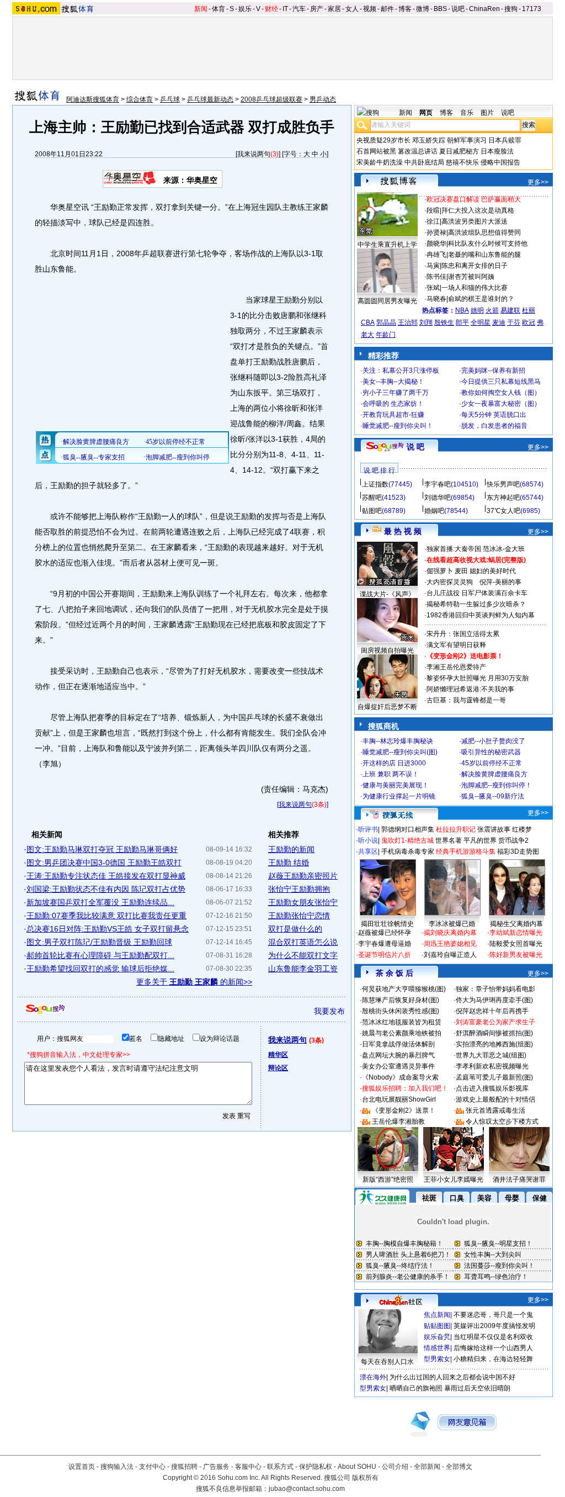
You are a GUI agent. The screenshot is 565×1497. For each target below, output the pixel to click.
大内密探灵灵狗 (450, 582)
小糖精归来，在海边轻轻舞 (493, 1359)
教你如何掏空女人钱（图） (501, 392)
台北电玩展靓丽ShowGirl (399, 1099)
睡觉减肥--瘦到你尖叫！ (398, 426)
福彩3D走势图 (518, 851)
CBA (368, 322)
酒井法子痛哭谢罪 (519, 1179)
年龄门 (386, 334)
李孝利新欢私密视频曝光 (492, 1066)
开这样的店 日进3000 (394, 763)
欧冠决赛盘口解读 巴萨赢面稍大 (474, 199)
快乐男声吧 (503, 484)
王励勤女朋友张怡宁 (303, 902)
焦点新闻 (437, 1315)
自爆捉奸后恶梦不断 (387, 707)
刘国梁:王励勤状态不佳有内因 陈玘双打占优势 (105, 889)
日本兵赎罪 (504, 140)
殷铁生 (444, 322)
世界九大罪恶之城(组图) (491, 1055)
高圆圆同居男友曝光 (387, 301)
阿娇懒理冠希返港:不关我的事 (470, 689)
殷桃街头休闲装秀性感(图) (400, 1011)
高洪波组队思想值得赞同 (484, 232)
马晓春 (436, 299)
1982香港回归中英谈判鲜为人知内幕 (481, 615)
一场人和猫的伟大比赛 (474, 288)
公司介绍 (395, 1466)
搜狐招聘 (184, 1466)
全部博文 (459, 1466)
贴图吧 (372, 511)
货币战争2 (513, 840)
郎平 (462, 322)
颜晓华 (436, 243)
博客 (405, 9)
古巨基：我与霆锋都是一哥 (466, 700)
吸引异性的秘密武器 (491, 752)
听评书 (368, 829)
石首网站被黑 (376, 151)
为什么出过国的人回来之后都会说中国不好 (452, 1377)
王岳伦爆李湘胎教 (398, 1121)
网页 (426, 113)
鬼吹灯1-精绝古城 (407, 840)
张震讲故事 (493, 829)
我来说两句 (253, 154)
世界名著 (448, 840)
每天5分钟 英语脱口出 (493, 415)
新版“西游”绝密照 (388, 1179)
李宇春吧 (437, 484)
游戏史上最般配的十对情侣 (495, 1099)
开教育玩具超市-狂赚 (393, 415)
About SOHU (357, 1466)
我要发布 (329, 1011)
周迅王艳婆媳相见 (450, 944)
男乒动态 (323, 99)
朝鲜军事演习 (467, 140)
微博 (422, 9)
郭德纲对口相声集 (407, 829)
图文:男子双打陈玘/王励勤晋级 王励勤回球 (99, 942)
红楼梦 (522, 829)
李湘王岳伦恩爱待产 (456, 667)
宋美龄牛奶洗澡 (379, 162)
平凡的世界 (480, 840)
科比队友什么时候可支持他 (487, 243)
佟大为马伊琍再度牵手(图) (494, 1000)
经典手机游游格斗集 (465, 851)
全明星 (481, 322)
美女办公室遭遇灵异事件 (398, 1066)
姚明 (477, 310)
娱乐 (245, 9)
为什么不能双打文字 (303, 955)
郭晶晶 (386, 322)
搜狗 (511, 9)
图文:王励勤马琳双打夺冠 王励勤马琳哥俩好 (102, 849)
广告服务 (216, 1466)
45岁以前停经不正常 (491, 763)
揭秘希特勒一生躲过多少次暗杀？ (476, 604)
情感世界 (437, 1348)
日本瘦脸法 (497, 151)
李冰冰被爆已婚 (452, 924)
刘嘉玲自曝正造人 (450, 955)
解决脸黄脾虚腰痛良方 (494, 774)
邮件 (387, 9)
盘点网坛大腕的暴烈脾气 (398, 1055)
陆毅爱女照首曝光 (515, 944)
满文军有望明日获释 (456, 645)
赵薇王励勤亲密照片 (303, 875)
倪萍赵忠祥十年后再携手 (492, 1011)
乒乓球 (170, 99)
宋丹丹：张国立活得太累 (463, 634)
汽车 (299, 9)
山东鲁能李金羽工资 (303, 968)
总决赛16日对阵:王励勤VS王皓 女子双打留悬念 (107, 928)
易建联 (510, 310)
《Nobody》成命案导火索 (400, 1077)
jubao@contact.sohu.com (307, 1489)
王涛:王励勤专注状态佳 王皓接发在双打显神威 (105, 875)
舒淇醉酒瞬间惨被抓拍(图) (494, 1033)
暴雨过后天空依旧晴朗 (477, 1388)
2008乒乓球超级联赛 (271, 99)
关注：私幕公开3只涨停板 (401, 370)
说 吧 (415, 446)
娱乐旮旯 (437, 1337)
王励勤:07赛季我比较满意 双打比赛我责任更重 (106, 915)
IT (285, 9)
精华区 (278, 1055)
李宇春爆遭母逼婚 (384, 944)
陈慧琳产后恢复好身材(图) (400, 1000)
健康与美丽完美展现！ (396, 785)
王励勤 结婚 (288, 862)
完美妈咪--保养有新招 (493, 370)
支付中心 (152, 1466)
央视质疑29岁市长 (383, 140)
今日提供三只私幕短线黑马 (501, 381)
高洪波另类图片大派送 (474, 221)
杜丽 (528, 310)
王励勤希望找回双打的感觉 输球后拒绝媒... (100, 968)
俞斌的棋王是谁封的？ (481, 299)
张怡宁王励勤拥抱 (299, 889)
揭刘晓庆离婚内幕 (450, 933)
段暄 (433, 210)
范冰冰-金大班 (504, 549)
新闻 (200, 9)
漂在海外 (373, 1377)
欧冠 (528, 322)
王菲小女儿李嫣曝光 (453, 1179)
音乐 (466, 113)
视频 (369, 9)
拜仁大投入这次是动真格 (477, 210)
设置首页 (81, 1466)
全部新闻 (427, 1466)
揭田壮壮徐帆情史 (387, 924)
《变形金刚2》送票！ (403, 1110)
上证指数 (375, 484)
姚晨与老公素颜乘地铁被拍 (401, 1033)
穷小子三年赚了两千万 (396, 392)
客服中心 (248, 1466)
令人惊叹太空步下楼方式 (502, 1121)
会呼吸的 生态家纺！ (393, 404)
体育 (218, 9)
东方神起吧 (503, 497)
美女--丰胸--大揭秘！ (393, 381)
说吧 (458, 9)
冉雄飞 (436, 254)
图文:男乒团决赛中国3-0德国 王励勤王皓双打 (104, 862)
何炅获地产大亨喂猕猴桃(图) (404, 989)
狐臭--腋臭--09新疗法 (492, 796)
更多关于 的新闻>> (194, 981)
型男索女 (437, 1359)
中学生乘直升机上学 (387, 244)
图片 (487, 113)
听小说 (368, 840)
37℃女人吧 (503, 511)
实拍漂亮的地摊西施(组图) (494, 1044)
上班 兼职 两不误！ (391, 774)
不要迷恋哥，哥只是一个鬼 (493, 1315)
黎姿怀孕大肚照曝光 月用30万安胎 (478, 678)
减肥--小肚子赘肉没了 (493, 741)
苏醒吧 (372, 497)
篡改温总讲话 (418, 151)
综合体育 (139, 99)
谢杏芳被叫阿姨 (471, 277)
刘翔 (426, 322)
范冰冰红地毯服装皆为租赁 (401, 1022)
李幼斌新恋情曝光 (515, 933)
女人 (352, 9)
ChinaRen (484, 9)
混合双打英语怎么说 (303, 942)
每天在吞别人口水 (387, 1362)
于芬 (513, 322)
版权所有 (365, 1478)
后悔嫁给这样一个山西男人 (493, 1348)
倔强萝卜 (440, 571)
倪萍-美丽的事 (500, 582)
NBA (462, 310)
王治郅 (408, 322)
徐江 (433, 221)
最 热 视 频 (403, 531)
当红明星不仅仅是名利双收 (493, 1337)
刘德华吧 (437, 497)
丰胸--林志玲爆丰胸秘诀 (398, 741)
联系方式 (280, 1466)
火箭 (492, 310)
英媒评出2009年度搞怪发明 (494, 1326)
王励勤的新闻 (291, 849)
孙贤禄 (436, 232)
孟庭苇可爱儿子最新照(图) (494, 1077)
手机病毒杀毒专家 (407, 851)
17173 (531, 9)
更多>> (537, 182)
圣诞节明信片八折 (384, 955)
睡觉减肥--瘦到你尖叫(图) (400, 752)
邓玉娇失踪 (428, 140)
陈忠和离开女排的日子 (474, 265)
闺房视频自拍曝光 (387, 650)
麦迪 (498, 322)
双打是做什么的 (295, 928)
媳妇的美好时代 (493, 571)
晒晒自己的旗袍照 (416, 1388)
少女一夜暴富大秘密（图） (501, 404)
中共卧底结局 (424, 162)
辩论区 (278, 1068)
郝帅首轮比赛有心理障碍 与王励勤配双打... (100, 955)
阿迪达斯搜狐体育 (92, 99)
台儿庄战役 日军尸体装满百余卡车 (477, 593)
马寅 (433, 265)
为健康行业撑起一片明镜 (399, 796)
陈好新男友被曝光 (515, 955)
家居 (334, 9)
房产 (316, 9)
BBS (440, 9)
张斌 (433, 288)
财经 (271, 9)
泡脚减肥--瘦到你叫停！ (496, 785)
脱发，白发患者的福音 (494, 426)
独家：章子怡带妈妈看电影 (495, 989)
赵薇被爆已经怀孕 (384, 933)
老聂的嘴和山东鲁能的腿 (484, 254)
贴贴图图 (437, 1326)
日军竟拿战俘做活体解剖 (398, 1044)
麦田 (461, 571)
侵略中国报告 (500, 162)
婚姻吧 (434, 511)
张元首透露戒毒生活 (495, 1110)
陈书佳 (436, 277)
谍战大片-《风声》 (387, 594)
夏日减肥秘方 (459, 151)
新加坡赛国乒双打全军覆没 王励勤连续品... (100, 902)
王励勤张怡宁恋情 (299, 915)
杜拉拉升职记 (456, 829)
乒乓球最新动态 (210, 99)
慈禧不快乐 (462, 162)
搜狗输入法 (117, 1466)
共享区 (368, 851)
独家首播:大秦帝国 (454, 549)
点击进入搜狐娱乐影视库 (492, 1088)
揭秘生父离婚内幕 (516, 924)
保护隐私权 (315, 1466)
